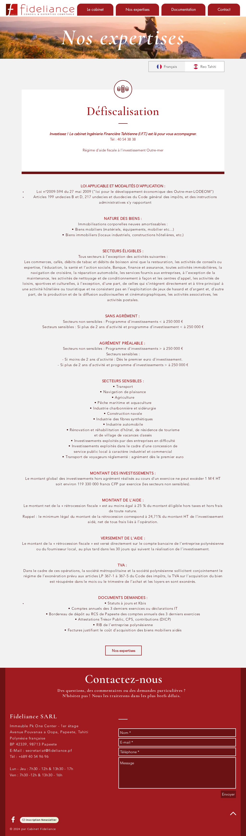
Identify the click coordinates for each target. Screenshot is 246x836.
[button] (95, 10)
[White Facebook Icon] (13, 819)
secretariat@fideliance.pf (49, 750)
